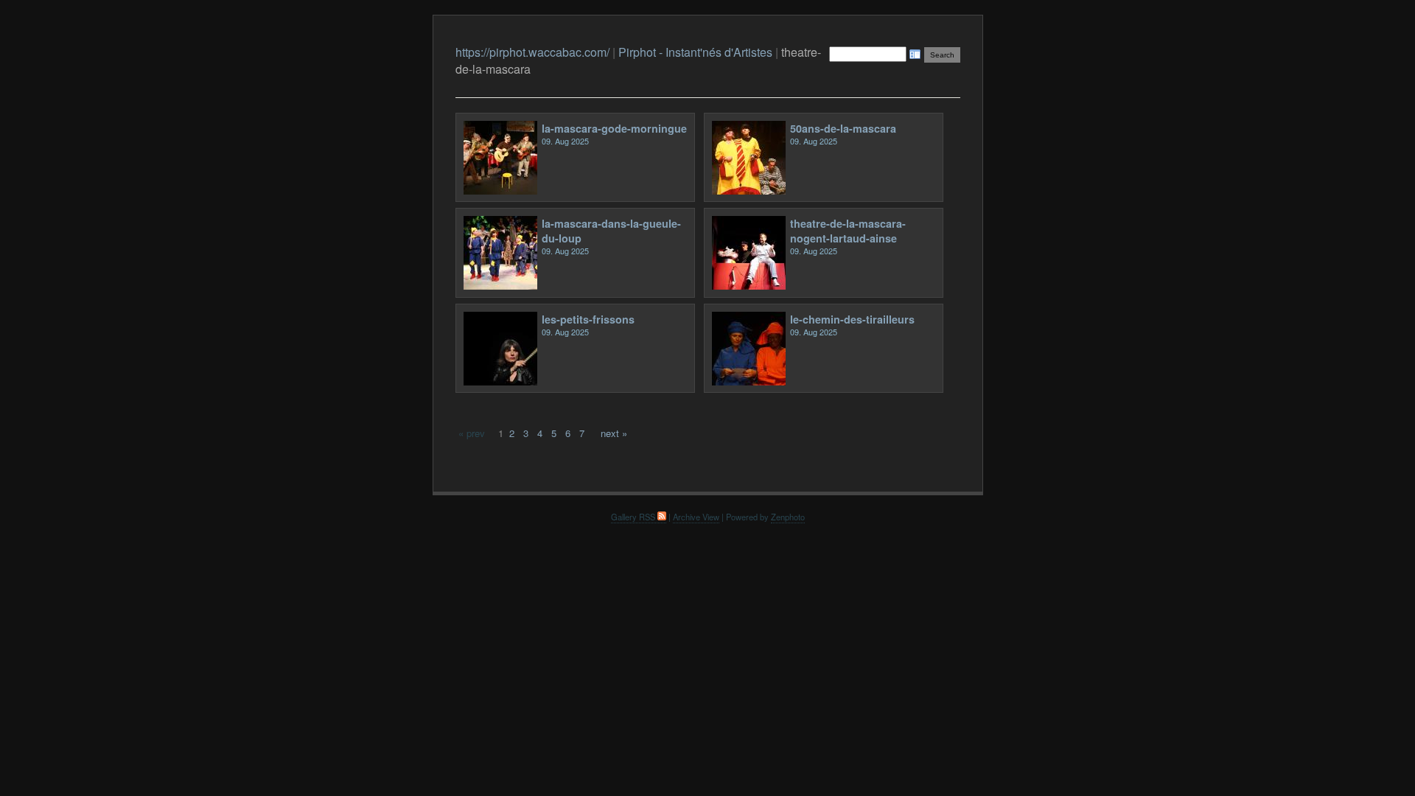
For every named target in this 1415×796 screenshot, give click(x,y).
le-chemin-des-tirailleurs (852, 319)
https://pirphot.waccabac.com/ (532, 51)
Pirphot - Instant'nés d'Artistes (695, 51)
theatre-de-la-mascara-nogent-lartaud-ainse (848, 230)
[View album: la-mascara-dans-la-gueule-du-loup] (500, 286)
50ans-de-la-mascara (843, 128)
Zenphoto (788, 517)
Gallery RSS (634, 517)
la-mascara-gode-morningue (614, 128)
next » (614, 433)
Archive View (696, 517)
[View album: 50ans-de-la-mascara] (749, 191)
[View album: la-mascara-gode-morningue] (500, 191)
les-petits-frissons (588, 319)
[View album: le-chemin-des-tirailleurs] (749, 381)
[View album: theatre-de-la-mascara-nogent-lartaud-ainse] (749, 286)
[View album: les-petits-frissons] (500, 381)
